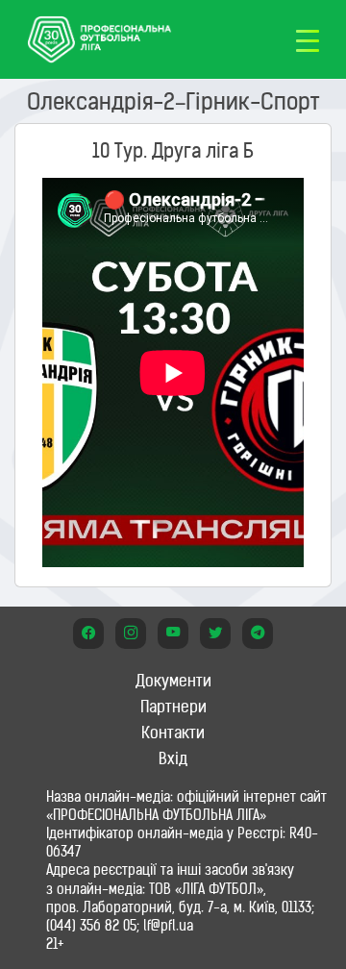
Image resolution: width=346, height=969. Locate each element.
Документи (173, 680)
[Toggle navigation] (307, 39)
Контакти (173, 732)
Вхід (173, 758)
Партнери (173, 706)
